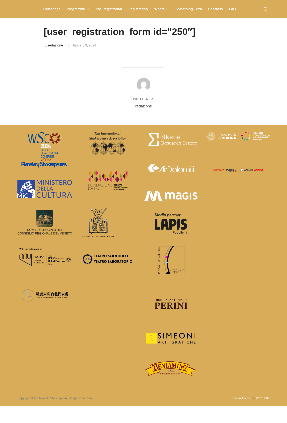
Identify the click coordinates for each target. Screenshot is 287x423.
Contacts (215, 9)
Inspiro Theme (241, 398)
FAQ (232, 9)
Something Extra (189, 9)
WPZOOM (263, 398)
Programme (76, 9)
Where (159, 9)
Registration (138, 9)
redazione (55, 45)
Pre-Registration (109, 9)
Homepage (52, 9)
